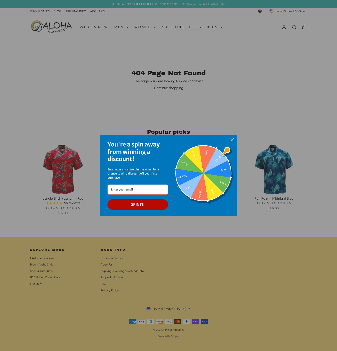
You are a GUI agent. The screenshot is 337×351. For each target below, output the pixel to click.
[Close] (232, 139)
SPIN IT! (138, 204)
